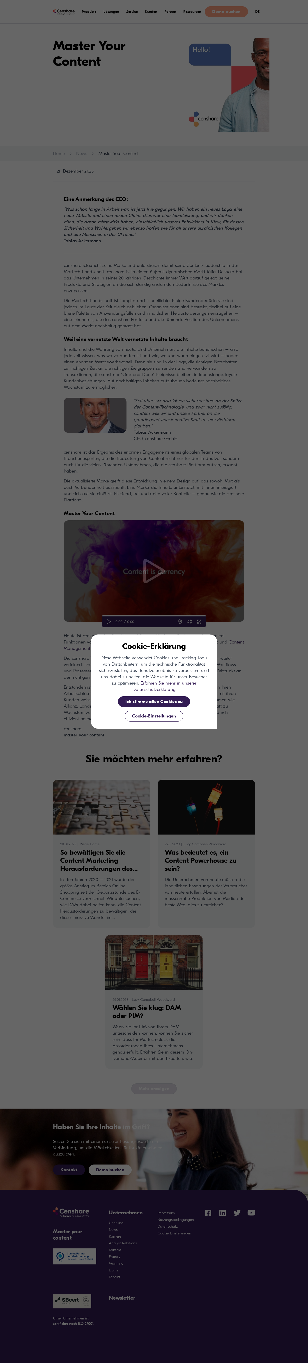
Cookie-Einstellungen (154, 716)
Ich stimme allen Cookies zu (154, 701)
